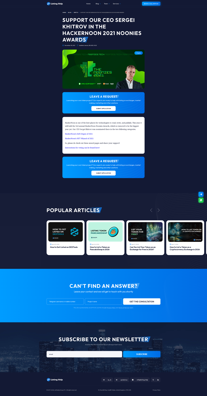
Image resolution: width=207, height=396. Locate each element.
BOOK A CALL (151, 4)
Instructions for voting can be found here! (82, 147)
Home (88, 4)
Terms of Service (124, 307)
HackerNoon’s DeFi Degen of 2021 (79, 134)
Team (106, 4)
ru (202, 395)
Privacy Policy (111, 307)
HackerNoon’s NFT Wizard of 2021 (79, 138)
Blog (97, 4)
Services (116, 4)
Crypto (139, 53)
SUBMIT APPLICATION (103, 108)
